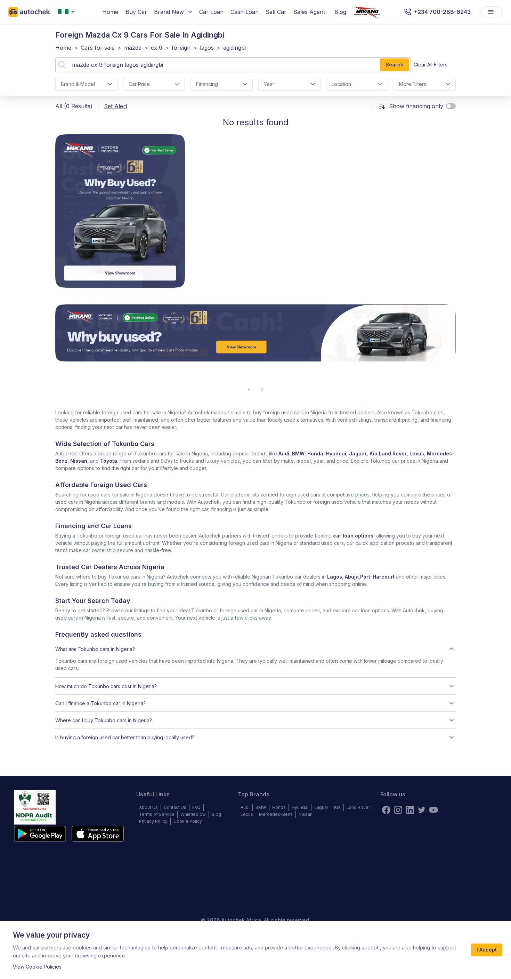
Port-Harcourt (377, 577)
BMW (298, 453)
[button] (255, 648)
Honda (315, 453)
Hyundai (336, 453)
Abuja (352, 577)
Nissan (78, 461)
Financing (207, 84)
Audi (283, 453)
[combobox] (68, 12)
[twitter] (422, 810)
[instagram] (398, 810)
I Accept (487, 950)
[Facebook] (386, 810)
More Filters (412, 84)
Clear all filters (430, 64)
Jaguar (358, 453)
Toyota (108, 461)
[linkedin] (410, 810)
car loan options (353, 536)
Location (341, 84)
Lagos (334, 577)
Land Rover (393, 453)
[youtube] (433, 810)
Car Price (139, 84)
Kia (374, 453)
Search (395, 64)
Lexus (416, 453)
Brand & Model (78, 84)
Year (269, 84)
